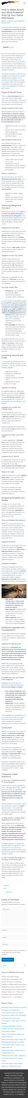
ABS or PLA (8, 319)
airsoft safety (6, 766)
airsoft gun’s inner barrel (18, 231)
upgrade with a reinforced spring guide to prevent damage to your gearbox (14, 401)
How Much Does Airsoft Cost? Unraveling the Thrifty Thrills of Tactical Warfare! (14, 1020)
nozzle (4, 466)
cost (23, 691)
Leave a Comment (7, 21)
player (14, 345)
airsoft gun (22, 53)
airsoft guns (15, 111)
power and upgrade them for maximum (13, 86)
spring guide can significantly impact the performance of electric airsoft (14, 649)
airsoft (17, 823)
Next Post (9, 892)
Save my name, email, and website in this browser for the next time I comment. (14, 952)
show (11, 47)
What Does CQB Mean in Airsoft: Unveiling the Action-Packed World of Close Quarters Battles (13, 1028)
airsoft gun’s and (14, 214)
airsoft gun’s (17, 76)
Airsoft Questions (19, 21)
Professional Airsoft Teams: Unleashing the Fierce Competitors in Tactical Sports (14, 1058)
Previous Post (6, 886)
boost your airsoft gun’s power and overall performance (14, 717)
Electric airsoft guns (8, 177)
